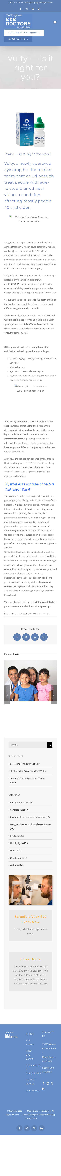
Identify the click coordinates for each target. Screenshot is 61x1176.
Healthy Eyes (44, 614)
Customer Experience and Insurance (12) (30, 817)
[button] (30, 604)
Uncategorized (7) (18, 857)
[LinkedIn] (43, 1089)
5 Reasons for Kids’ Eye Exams (25, 763)
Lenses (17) (15, 850)
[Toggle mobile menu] (55, 22)
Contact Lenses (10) (19, 809)
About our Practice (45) (21, 802)
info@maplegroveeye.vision (39, 2)
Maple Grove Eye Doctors (38, 1111)
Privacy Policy (31, 1118)
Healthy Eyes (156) (19, 843)
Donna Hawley (12, 614)
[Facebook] (43, 1083)
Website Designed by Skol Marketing (38, 1114)
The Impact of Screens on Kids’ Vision (28, 771)
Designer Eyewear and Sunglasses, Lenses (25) (30, 826)
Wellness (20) (16, 865)
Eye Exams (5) (17, 835)
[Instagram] (48, 1083)
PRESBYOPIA (13, 284)
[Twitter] (52, 1083)
